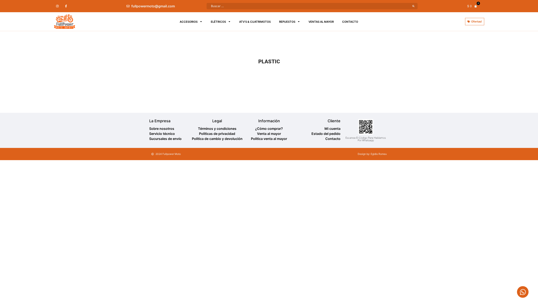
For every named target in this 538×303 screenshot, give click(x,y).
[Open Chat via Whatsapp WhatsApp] (523, 292)
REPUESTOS (287, 21)
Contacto (350, 21)
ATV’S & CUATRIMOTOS (255, 21)
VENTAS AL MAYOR (321, 21)
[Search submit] (413, 6)
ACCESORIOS (189, 21)
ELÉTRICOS (218, 21)
